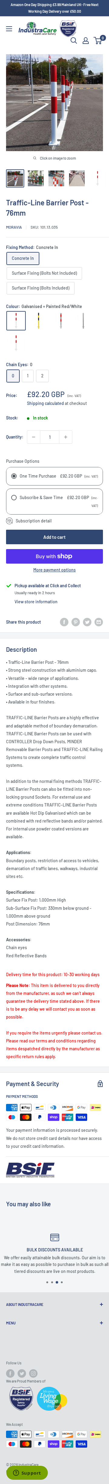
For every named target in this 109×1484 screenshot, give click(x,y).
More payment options (54, 569)
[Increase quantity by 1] (65, 437)
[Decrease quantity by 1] (33, 437)
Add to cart (54, 537)
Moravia (14, 227)
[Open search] (74, 40)
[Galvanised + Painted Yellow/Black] (38, 320)
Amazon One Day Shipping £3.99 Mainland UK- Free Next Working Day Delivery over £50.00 (54, 7)
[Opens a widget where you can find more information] (27, 1473)
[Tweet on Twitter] (87, 622)
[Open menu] (9, 28)
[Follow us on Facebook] (10, 1373)
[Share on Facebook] (64, 622)
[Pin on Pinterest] (75, 622)
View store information (36, 601)
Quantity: (14, 436)
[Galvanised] (83, 320)
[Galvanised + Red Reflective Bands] (61, 320)
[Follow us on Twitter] (22, 1373)
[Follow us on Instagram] (33, 1373)
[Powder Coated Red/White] (16, 343)
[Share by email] (98, 622)
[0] (98, 40)
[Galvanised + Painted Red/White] (16, 320)
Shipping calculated (45, 403)
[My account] (86, 40)
